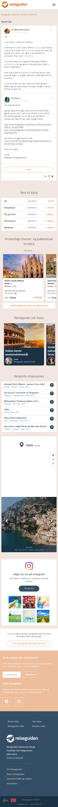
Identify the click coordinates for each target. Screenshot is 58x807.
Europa (38, 48)
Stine (17, 98)
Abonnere (30, 674)
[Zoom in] (53, 455)
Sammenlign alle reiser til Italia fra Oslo (29, 305)
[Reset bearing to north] (53, 463)
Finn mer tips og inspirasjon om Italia (29, 643)
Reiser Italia (13, 721)
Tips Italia (36, 721)
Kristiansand (29, 50)
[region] (29, 473)
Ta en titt (29, 588)
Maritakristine (21, 29)
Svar (29, 170)
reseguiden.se (22, 804)
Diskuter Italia (38, 726)
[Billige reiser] (13, 800)
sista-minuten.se (35, 804)
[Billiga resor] (5, 800)
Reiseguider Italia (16, 726)
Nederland (29, 56)
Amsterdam (9, 64)
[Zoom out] (53, 459)
